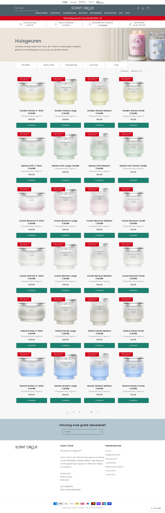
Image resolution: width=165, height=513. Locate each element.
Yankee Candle (48, 65)
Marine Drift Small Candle (133, 165)
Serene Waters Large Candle (65, 387)
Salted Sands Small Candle (133, 332)
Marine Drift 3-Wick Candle (31, 167)
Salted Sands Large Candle (65, 332)
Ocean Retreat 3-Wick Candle (32, 277)
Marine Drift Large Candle (65, 165)
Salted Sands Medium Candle (99, 332)
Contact (108, 451)
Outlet (116, 65)
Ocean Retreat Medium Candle (99, 277)
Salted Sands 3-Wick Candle (31, 332)
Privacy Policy (111, 471)
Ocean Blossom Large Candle (65, 222)
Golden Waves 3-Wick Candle (31, 112)
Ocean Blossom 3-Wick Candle (31, 222)
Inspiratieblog (111, 463)
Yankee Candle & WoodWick (76, 507)
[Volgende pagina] (97, 412)
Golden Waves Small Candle (133, 112)
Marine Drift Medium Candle (99, 167)
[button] (26, 8)
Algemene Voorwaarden (114, 467)
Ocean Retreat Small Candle (133, 277)
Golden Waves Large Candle (66, 112)
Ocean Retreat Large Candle (65, 277)
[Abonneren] (100, 431)
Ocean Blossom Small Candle (133, 222)
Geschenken (93, 65)
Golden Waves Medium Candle (99, 112)
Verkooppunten (111, 459)
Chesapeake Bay (71, 65)
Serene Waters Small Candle (133, 387)
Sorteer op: (125, 71)
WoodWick (26, 65)
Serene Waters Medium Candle (99, 387)
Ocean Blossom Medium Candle (99, 222)
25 (91, 412)
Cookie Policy (110, 475)
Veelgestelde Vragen (113, 455)
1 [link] (67, 412)
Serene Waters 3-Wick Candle (32, 387)
